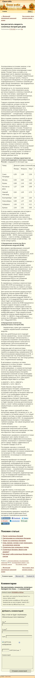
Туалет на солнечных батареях (14, 540)
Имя (4, 622)
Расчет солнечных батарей (13, 536)
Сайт (3, 636)
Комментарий (6, 655)
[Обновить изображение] (19, 642)
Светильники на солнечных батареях (17, 538)
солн (27, 562)
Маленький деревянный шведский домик (8, 18)
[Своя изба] (17, 6)
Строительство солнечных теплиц (16, 547)
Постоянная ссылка (21, 564)
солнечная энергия (6, 564)
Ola (22, 29)
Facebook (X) (30, 576)
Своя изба (7, 1)
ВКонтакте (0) (19, 576)
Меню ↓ (30, 11)
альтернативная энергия (19, 562)
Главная (4, 11)
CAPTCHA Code (14, 650)
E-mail (4, 629)
